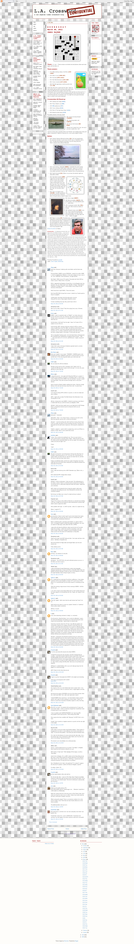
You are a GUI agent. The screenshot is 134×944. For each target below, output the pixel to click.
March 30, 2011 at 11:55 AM (57, 769)
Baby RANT (53, 681)
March (84, 859)
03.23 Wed (85, 880)
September (85, 847)
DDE (53, 106)
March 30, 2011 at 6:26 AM (57, 358)
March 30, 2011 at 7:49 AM (57, 410)
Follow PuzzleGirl (52, 228)
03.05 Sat (85, 920)
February (85, 930)
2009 (83, 936)
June (84, 853)
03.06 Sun (85, 916)
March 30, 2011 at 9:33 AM (57, 595)
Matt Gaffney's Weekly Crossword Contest (37, 115)
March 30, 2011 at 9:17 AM (57, 563)
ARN (63, 103)
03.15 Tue (85, 896)
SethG (52, 361)
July (84, 851)
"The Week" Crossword (36, 123)
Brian (52, 551)
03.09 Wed (85, 910)
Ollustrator (66, 941)
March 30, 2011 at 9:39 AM (57, 610)
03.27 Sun (85, 869)
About (34, 24)
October (85, 845)
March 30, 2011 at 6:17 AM (57, 310)
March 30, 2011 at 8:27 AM (57, 496)
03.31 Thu (85, 861)
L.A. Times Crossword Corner (37, 88)
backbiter (53, 435)
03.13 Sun (85, 900)
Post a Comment (53, 822)
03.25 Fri (85, 874)
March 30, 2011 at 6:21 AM (57, 341)
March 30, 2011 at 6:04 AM (57, 303)
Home (67, 828)
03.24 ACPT (85, 876)
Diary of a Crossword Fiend (37, 64)
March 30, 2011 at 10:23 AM (57, 702)
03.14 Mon (85, 898)
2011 (83, 844)
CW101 (34, 28)
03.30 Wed (50, 25)
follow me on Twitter (49, 843)
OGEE (63, 101)
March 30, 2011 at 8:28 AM (57, 511)
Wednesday (60, 261)
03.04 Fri (85, 922)
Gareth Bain (54, 809)
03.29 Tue (85, 865)
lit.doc (52, 313)
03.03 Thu (85, 924)
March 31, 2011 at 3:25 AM (57, 819)
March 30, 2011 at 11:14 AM (57, 724)
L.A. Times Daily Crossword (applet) (37, 47)
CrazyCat (53, 650)
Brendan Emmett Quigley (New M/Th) (37, 106)
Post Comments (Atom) (70, 833)
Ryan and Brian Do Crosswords (37, 85)
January (85, 932)
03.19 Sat (85, 888)
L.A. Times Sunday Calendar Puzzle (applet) (37, 51)
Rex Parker (53, 352)
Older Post (84, 828)
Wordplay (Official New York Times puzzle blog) (36, 72)
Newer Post (50, 828)
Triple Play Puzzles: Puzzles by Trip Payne (37, 127)
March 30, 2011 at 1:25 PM (57, 783)
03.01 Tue (85, 927)
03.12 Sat (85, 904)
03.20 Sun (85, 886)
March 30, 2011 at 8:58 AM (57, 555)
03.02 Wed (85, 926)
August (85, 849)
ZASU (68, 110)
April (84, 857)
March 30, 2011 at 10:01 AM (57, 672)
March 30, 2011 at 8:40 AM (57, 533)
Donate (35, 30)
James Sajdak (54, 261)
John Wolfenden (55, 705)
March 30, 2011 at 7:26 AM (57, 371)
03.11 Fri (85, 906)
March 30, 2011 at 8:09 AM (57, 449)
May (84, 855)
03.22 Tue (85, 882)
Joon (52, 514)
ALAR (64, 112)
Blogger (76, 941)
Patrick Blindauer (35, 80)
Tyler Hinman (36, 82)
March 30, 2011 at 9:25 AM (57, 574)
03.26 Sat (85, 873)
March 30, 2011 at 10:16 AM (57, 683)
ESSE (61, 108)
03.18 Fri (85, 890)
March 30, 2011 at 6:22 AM (57, 349)
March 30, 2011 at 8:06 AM (57, 432)
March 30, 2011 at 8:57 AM (57, 548)
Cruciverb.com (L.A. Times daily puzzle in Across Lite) (37, 42)
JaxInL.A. (53, 577)
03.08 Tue (85, 912)
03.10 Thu (85, 908)
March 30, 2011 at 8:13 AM (57, 465)
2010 (83, 934)
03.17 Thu (85, 892)
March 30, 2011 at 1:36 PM (57, 806)
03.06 (84, 918)
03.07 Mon (85, 914)
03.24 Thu (85, 878)
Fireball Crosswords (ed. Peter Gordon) (37, 111)
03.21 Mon (85, 884)
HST (62, 106)
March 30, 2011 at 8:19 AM (57, 476)
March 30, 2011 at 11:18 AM (57, 742)
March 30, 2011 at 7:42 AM (57, 387)
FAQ (34, 26)
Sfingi (52, 267)
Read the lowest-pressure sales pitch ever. (96, 62)
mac (52, 786)
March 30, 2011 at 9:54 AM (57, 647)
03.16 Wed (85, 894)
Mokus (52, 374)
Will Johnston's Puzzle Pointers (37, 100)
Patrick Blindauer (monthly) (35, 119)
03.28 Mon (85, 867)
